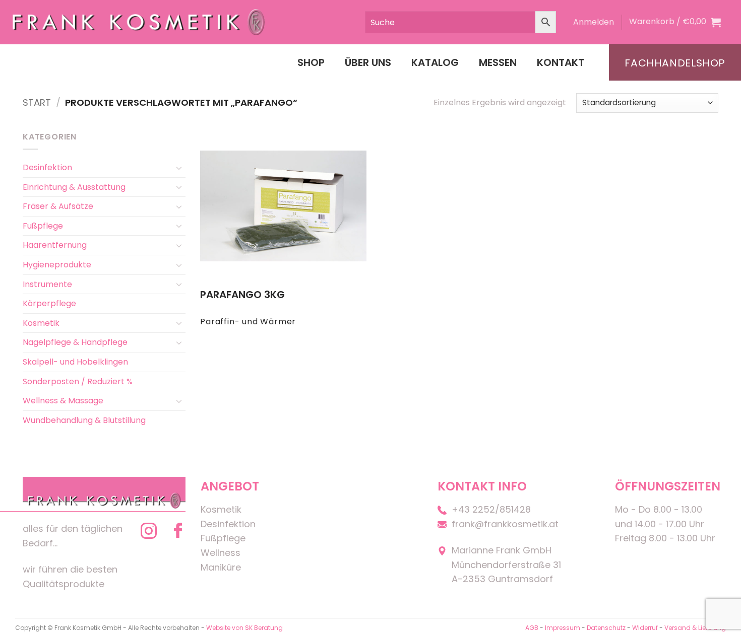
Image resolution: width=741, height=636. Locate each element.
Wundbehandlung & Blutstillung (84, 420)
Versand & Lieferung (695, 627)
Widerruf (645, 627)
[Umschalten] (179, 168)
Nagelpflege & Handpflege (75, 342)
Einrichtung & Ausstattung (74, 187)
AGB (531, 627)
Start (37, 102)
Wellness (220, 552)
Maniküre (221, 567)
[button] (593, 22)
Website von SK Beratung (244, 627)
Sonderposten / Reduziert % (78, 381)
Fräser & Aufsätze (58, 206)
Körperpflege (49, 303)
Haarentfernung (55, 245)
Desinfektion (47, 167)
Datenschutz (606, 627)
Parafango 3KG (242, 294)
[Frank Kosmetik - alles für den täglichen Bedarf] (139, 22)
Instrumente (47, 284)
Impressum (563, 627)
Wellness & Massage (63, 400)
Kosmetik (41, 323)
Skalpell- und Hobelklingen (75, 362)
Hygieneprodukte (57, 264)
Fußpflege (43, 226)
